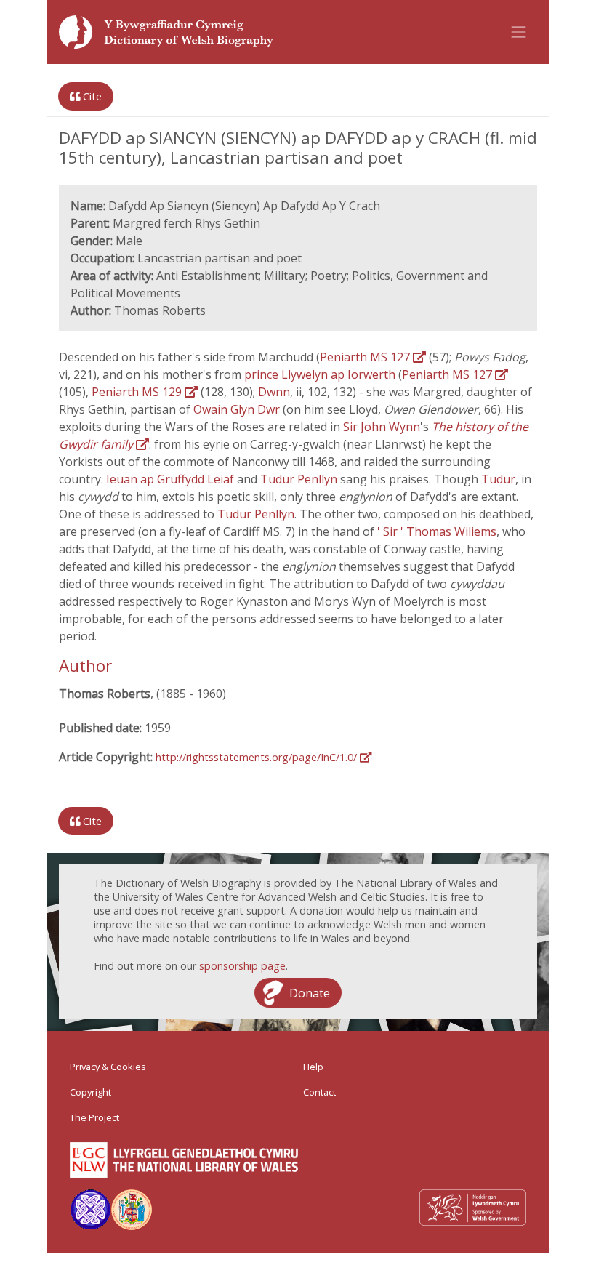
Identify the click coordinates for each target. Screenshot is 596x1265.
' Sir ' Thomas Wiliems (436, 531)
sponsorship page (242, 966)
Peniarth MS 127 (366, 357)
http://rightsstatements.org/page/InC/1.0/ (258, 757)
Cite (91, 96)
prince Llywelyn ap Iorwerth (321, 374)
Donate (309, 993)
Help (313, 1066)
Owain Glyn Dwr (238, 409)
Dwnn (274, 392)
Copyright (90, 1092)
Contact (319, 1092)
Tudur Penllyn (300, 479)
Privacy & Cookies (108, 1066)
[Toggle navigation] (519, 32)
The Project (94, 1117)
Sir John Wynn (381, 427)
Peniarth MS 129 (138, 392)
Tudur (498, 479)
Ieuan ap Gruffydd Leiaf (171, 479)
